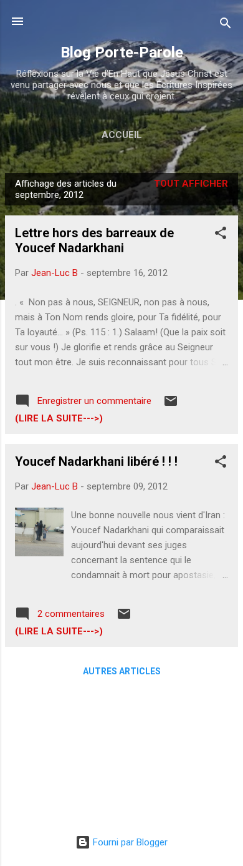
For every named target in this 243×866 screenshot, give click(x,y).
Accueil (122, 134)
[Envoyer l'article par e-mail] (170, 405)
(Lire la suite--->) (59, 418)
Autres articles (122, 671)
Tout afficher (191, 183)
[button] (220, 235)
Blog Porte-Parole (121, 52)
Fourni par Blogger (129, 842)
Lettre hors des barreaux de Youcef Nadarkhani (94, 240)
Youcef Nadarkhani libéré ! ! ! (96, 461)
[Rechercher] (225, 25)
